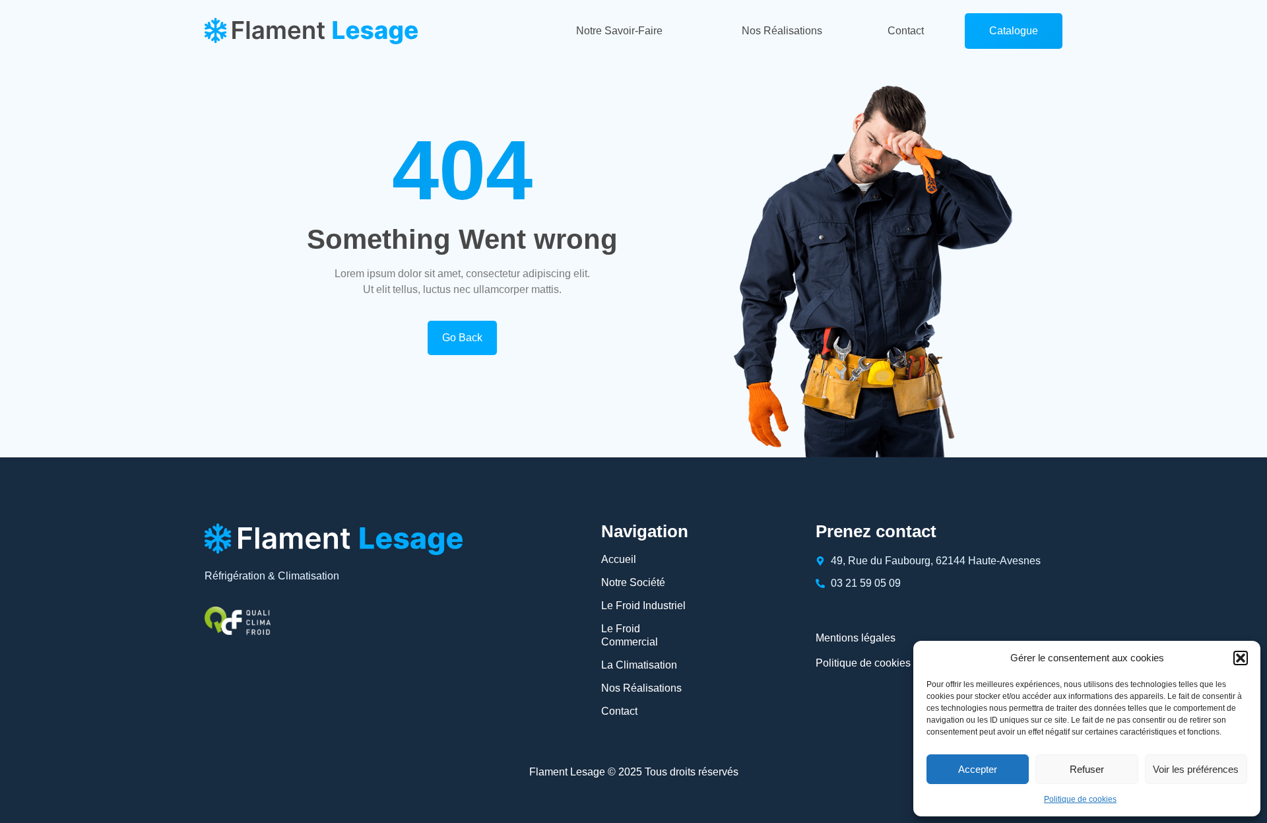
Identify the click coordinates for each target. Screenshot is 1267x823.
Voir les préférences (1196, 769)
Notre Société (633, 582)
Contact (906, 30)
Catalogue (1013, 30)
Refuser (1087, 769)
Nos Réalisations (782, 30)
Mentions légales (855, 637)
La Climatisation (639, 665)
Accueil (618, 559)
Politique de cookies (1080, 799)
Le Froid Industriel (643, 605)
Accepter (977, 769)
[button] (1240, 658)
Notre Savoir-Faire (619, 30)
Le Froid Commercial (629, 635)
